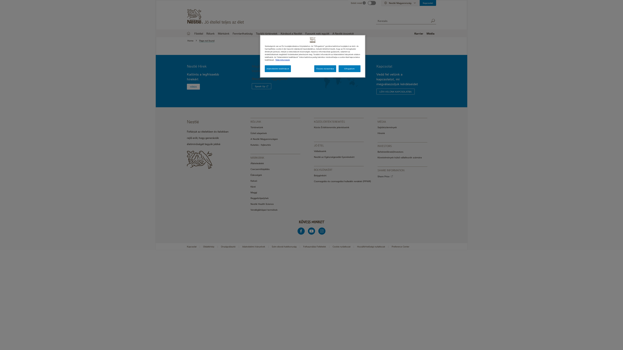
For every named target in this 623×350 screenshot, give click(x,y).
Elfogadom (349, 68)
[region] (312, 56)
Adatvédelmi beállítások (278, 68)
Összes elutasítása (325, 68)
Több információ (282, 60)
